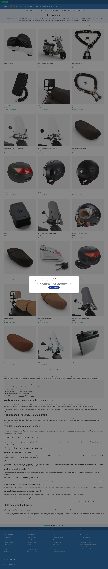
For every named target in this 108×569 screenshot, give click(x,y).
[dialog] (54, 284)
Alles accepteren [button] (54, 287)
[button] (54, 291)
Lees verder (62, 284)
